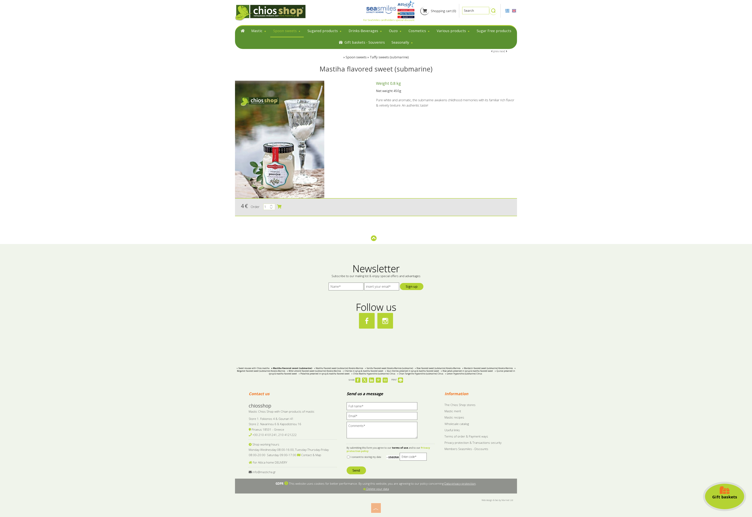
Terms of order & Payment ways (466, 436)
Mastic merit (453, 411)
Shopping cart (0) (443, 11)
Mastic (257, 30)
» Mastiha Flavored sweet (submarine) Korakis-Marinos (338, 368)
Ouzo (394, 30)
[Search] (493, 12)
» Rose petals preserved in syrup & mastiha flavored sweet (467, 371)
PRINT (394, 379)
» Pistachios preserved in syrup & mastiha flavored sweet (324, 373)
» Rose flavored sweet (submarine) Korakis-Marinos (437, 368)
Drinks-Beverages (364, 30)
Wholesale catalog (457, 424)
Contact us (259, 393)
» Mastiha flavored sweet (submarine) (291, 368)
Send (356, 470)
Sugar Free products (494, 30)
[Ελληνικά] (507, 10)
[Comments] (382, 432)
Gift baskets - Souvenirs (364, 42)
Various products (452, 30)
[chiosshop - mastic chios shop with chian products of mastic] (270, 12)
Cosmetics (418, 30)
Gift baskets (724, 497)
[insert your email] (381, 287)
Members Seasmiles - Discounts (466, 449)
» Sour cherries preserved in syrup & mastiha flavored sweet (412, 371)
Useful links (452, 430)
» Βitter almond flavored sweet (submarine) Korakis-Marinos (314, 371)
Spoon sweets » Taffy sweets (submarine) (377, 57)
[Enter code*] (413, 458)
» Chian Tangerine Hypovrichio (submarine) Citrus (420, 373)
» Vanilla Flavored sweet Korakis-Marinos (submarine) (389, 368)
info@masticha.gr (264, 472)
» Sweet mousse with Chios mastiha (253, 368)
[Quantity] (269, 208)
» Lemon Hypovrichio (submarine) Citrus (463, 373)
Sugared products (323, 30)
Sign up (412, 286)
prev (496, 51)
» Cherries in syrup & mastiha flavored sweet (363, 371)
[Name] (346, 287)
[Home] (243, 31)
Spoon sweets (285, 30)
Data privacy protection (460, 483)
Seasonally (400, 42)
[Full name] (382, 407)
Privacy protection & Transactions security (473, 443)
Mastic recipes (454, 417)
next (503, 51)
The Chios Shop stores (460, 405)
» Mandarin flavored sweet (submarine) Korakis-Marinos (487, 368)
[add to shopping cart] (279, 207)
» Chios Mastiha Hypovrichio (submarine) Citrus (373, 373)
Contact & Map (310, 455)
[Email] (382, 417)
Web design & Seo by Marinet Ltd (497, 500)
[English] (514, 10)
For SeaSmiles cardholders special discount (388, 20)
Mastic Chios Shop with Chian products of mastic (282, 411)
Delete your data (377, 489)
